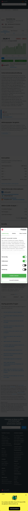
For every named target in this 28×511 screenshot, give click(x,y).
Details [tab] (14, 233)
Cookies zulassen (14, 275)
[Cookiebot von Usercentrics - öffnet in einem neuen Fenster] (20, 230)
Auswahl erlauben (14, 280)
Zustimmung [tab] (5, 233)
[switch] (24, 261)
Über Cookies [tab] (22, 233)
